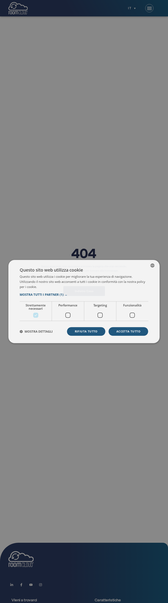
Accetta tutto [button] (128, 331)
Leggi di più (45, 287)
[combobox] (152, 265)
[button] (84, 294)
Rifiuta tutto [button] (86, 331)
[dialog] (84, 301)
